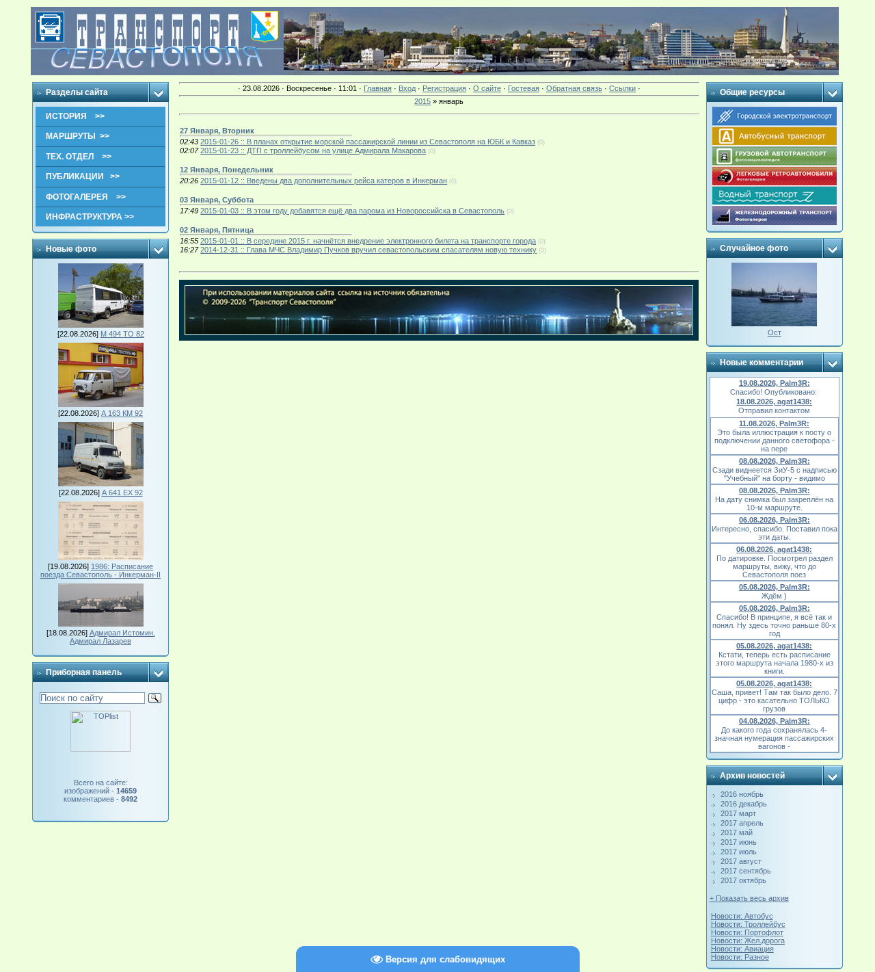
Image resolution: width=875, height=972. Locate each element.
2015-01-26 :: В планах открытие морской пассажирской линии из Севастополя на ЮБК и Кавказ (367, 141)
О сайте (487, 88)
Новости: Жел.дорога (748, 940)
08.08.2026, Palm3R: (774, 461)
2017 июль (739, 852)
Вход (407, 88)
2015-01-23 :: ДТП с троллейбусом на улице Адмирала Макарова (313, 150)
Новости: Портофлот (747, 932)
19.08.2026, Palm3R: (774, 383)
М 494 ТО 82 (122, 334)
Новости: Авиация (742, 949)
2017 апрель (742, 823)
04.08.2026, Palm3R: (774, 721)
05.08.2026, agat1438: (774, 646)
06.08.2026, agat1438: (774, 549)
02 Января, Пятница (217, 230)
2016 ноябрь (742, 794)
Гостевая (523, 88)
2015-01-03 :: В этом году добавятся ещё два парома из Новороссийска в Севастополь (352, 211)
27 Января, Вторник (217, 131)
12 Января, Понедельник (226, 170)
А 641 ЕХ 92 (122, 492)
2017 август (741, 861)
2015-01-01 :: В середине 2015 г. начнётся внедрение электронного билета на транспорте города (368, 241)
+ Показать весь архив (749, 898)
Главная (378, 88)
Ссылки (622, 88)
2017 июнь (739, 842)
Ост (774, 332)
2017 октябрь (743, 880)
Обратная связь (574, 88)
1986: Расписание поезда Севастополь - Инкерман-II (100, 570)
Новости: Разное (740, 957)
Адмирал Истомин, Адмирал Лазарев (112, 637)
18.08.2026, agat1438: (774, 401)
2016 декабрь (744, 804)
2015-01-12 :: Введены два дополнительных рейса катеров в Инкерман (323, 180)
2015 (422, 101)
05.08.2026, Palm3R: (774, 587)
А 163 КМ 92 (122, 413)
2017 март (738, 813)
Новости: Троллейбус (748, 924)
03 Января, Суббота (217, 200)
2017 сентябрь (746, 871)
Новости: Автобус (742, 916)
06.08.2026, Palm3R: (774, 520)
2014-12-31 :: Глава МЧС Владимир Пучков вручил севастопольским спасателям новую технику (368, 250)
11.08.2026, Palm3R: (774, 423)
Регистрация (444, 88)
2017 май (737, 832)
